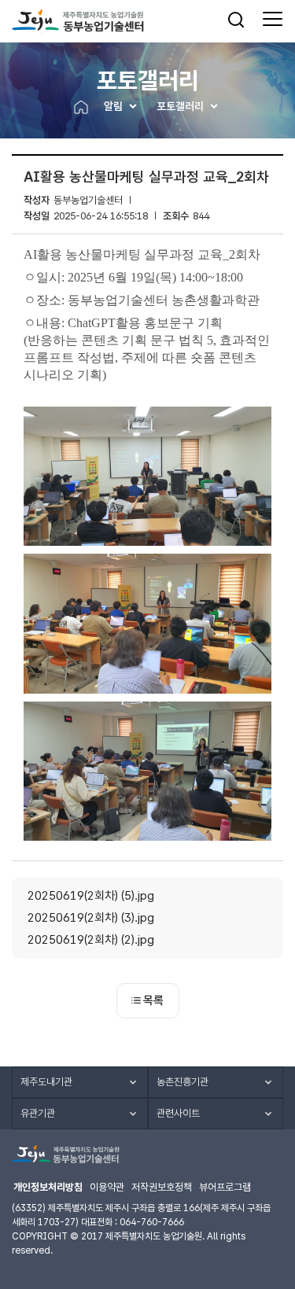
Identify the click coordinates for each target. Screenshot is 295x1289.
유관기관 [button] (37, 1113)
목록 (153, 1000)
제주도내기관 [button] (46, 1082)
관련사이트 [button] (178, 1113)
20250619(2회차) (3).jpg (91, 918)
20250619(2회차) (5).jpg (91, 896)
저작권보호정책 (161, 1187)
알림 (113, 106)
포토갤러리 (180, 106)
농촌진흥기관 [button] (182, 1082)
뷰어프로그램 (225, 1187)
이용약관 (107, 1187)
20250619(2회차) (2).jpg (91, 940)
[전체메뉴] (272, 19)
